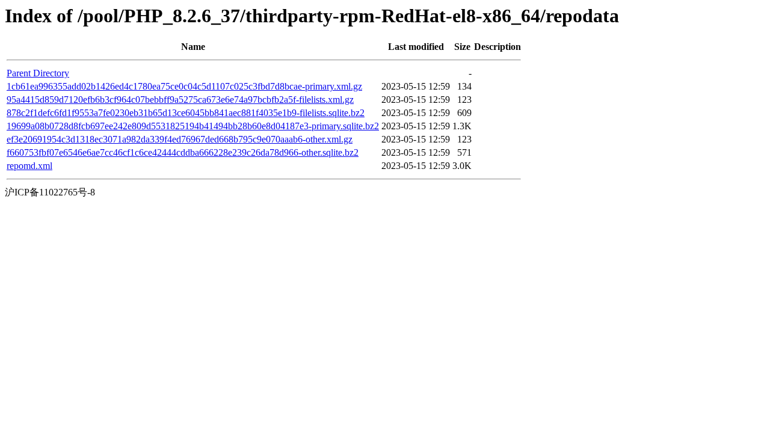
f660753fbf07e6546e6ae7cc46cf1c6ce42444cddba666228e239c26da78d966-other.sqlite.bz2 (183, 152)
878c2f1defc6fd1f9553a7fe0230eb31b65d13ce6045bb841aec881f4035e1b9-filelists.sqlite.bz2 (186, 113)
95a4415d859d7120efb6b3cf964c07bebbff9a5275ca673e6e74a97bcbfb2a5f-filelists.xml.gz (180, 99)
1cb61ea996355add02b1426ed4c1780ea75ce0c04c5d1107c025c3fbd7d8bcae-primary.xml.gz (184, 86)
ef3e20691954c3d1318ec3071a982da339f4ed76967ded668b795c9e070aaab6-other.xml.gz (180, 139)
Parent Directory (38, 73)
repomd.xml (29, 166)
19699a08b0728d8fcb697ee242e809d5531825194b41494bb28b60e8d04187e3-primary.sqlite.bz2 (193, 126)
